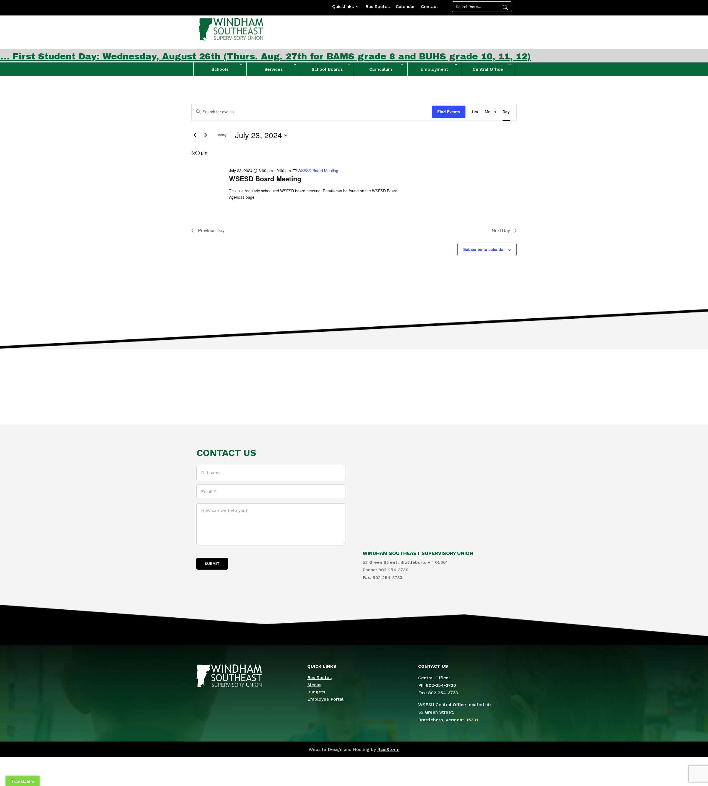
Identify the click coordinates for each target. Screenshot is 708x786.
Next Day (501, 230)
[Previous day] (194, 135)
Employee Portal (325, 699)
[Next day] (205, 135)
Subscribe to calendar (484, 249)
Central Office (488, 69)
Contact (429, 7)
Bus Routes (377, 7)
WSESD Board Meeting (265, 178)
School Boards (327, 69)
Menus (314, 684)
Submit (212, 564)
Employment (434, 69)
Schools (220, 69)
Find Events (448, 111)
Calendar (405, 7)
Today (222, 134)
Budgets (316, 692)
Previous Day (211, 230)
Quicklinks (343, 7)
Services (273, 69)
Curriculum (380, 69)
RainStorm (388, 749)
